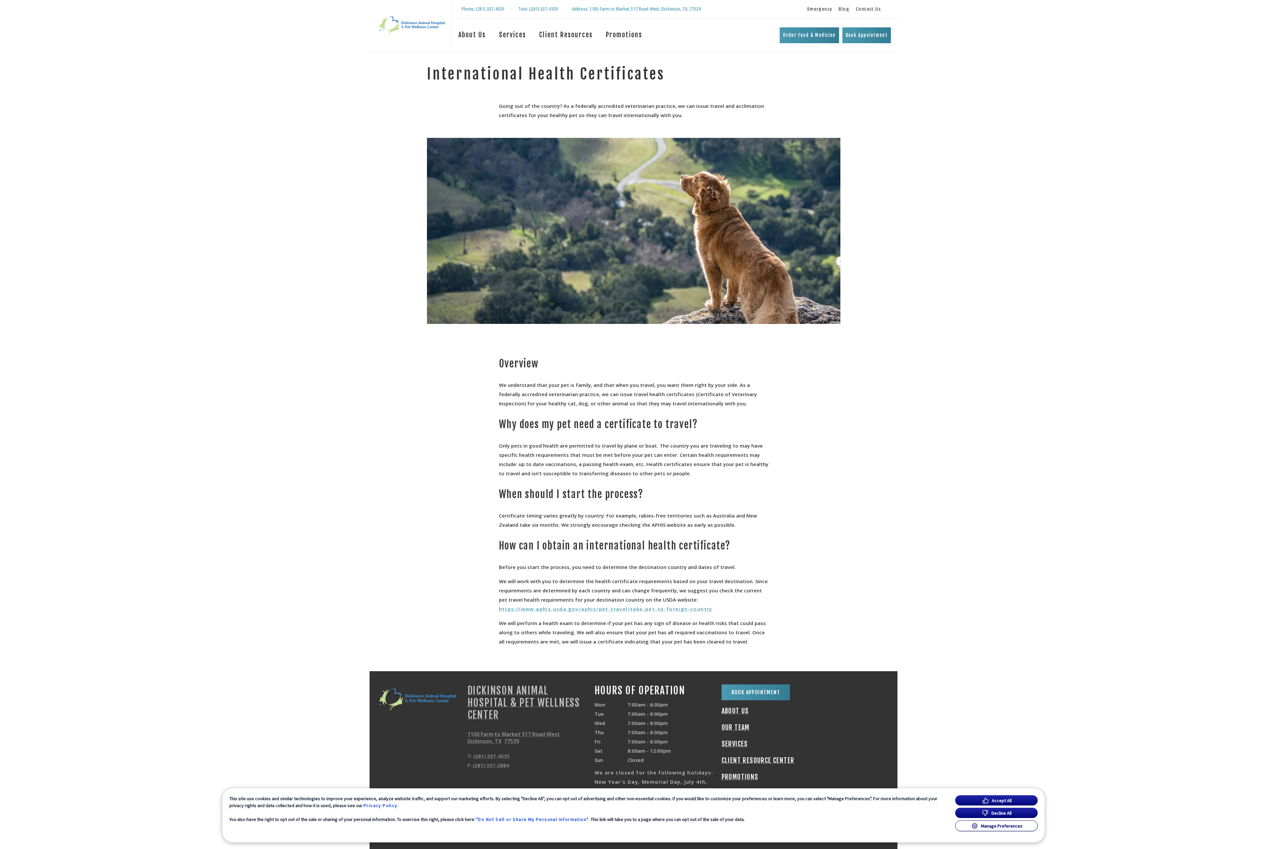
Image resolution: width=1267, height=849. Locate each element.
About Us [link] (735, 711)
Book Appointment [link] (867, 35)
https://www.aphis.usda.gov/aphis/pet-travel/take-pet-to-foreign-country (605, 609)
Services (512, 35)
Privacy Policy (381, 805)
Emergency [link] (819, 9)
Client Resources (566, 35)
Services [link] (735, 744)
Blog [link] (844, 9)
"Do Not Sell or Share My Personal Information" (532, 819)
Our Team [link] (736, 728)
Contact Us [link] (868, 9)
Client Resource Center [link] (758, 761)
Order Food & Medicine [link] (809, 35)
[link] (412, 26)
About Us (472, 35)
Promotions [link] (624, 35)
